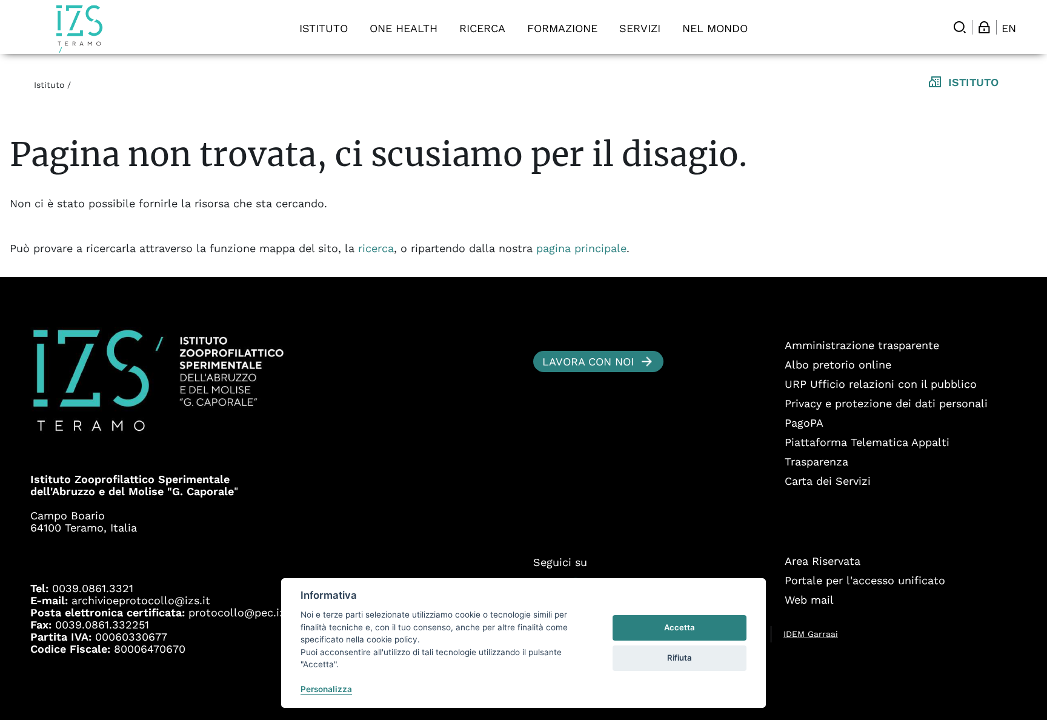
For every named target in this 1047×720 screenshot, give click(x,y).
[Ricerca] (959, 27)
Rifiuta (679, 657)
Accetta (679, 627)
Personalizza (326, 689)
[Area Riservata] (984, 27)
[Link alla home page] (79, 29)
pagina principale (581, 248)
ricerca (376, 248)
